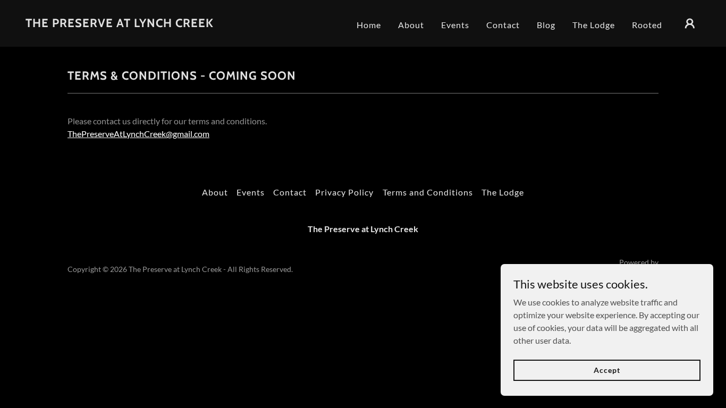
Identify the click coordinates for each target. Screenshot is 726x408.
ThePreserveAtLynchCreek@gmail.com (138, 134)
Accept (607, 370)
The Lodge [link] (593, 25)
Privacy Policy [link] (344, 192)
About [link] (411, 25)
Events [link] (455, 25)
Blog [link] (546, 25)
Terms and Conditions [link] (428, 192)
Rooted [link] (647, 25)
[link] (120, 24)
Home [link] (369, 25)
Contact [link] (503, 25)
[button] (689, 23)
